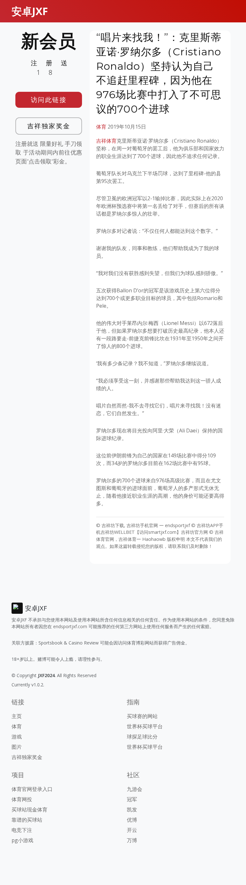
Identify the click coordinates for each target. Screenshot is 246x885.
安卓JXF (30, 11)
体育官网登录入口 (32, 789)
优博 (132, 819)
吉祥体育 (106, 140)
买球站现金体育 (29, 809)
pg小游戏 (22, 840)
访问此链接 (49, 99)
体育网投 (22, 799)
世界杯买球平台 (145, 726)
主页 (17, 716)
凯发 (132, 809)
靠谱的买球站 (27, 819)
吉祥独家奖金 (48, 126)
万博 (132, 840)
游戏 (17, 736)
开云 (132, 830)
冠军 (132, 799)
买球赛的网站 (142, 716)
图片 (17, 746)
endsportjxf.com (70, 626)
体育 (101, 126)
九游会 (134, 789)
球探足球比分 (142, 736)
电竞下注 (22, 830)
